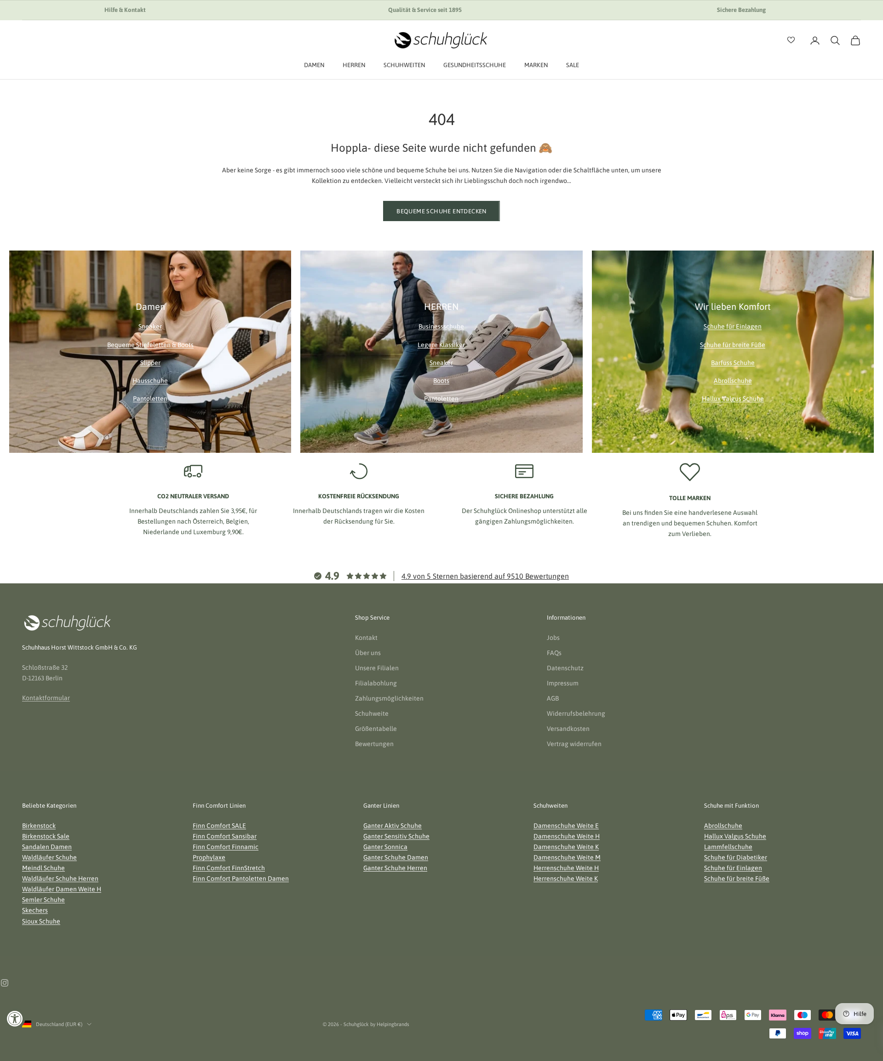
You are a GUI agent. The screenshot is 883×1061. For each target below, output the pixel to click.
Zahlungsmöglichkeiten (389, 698)
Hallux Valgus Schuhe (733, 398)
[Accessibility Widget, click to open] (15, 1018)
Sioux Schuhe (41, 921)
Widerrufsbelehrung (576, 713)
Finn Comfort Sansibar (225, 836)
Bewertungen (374, 743)
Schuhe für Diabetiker (735, 857)
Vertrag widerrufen (574, 743)
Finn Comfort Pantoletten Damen (241, 878)
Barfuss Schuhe (733, 362)
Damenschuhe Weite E (566, 825)
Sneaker (150, 326)
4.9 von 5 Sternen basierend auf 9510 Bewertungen (485, 576)
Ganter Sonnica (385, 846)
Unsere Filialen (377, 668)
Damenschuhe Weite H (566, 836)
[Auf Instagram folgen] (4, 982)
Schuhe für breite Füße (732, 344)
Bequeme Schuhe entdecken (441, 211)
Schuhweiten (404, 65)
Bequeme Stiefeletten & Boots (150, 344)
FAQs (554, 652)
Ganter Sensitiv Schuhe (396, 836)
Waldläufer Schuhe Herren (60, 878)
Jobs (553, 637)
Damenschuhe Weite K (566, 846)
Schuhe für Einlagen (733, 326)
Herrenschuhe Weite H (566, 868)
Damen (314, 65)
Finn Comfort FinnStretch (229, 868)
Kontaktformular (46, 698)
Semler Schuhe (43, 899)
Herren (354, 65)
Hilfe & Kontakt (125, 9)
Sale (572, 65)
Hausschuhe (150, 380)
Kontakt (366, 637)
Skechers (35, 910)
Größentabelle (376, 728)
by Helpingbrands (389, 1024)
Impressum (563, 683)
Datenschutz (565, 668)
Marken (536, 65)
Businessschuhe (441, 326)
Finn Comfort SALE (219, 825)
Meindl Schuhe (43, 868)
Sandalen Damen (47, 846)
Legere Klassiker (441, 344)
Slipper (150, 362)
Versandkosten (568, 728)
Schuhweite (372, 713)
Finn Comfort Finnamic (225, 846)
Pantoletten (150, 398)
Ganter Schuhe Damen (395, 857)
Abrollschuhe (733, 380)
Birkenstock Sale (45, 836)
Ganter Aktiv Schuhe (392, 825)
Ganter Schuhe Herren (395, 868)
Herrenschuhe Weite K (565, 878)
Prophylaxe (209, 857)
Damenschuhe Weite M (567, 857)
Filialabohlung (376, 683)
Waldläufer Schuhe (49, 857)
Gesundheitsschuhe (474, 65)
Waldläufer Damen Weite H (61, 889)
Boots (441, 380)
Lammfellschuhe (728, 846)
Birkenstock (39, 825)
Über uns (368, 652)
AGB (553, 698)
